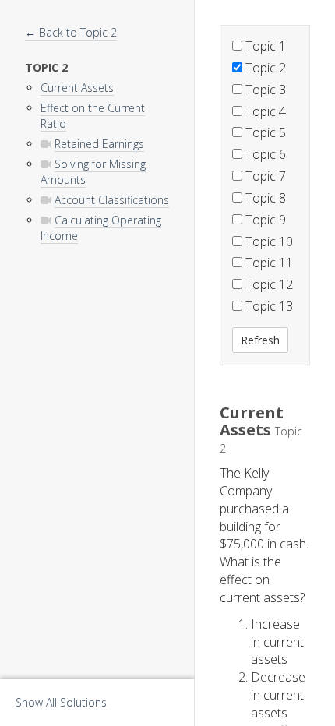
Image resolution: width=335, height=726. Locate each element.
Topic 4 (264, 111)
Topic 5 (264, 132)
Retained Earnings (99, 143)
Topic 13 (267, 306)
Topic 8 (264, 197)
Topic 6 (264, 154)
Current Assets (77, 87)
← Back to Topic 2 (71, 32)
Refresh (260, 340)
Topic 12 (267, 284)
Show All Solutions (61, 702)
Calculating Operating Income (101, 228)
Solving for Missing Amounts (93, 172)
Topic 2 (264, 67)
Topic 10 (267, 241)
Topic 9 (264, 219)
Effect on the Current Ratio (93, 115)
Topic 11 (267, 262)
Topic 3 (264, 89)
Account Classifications (112, 199)
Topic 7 (264, 176)
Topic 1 (264, 46)
